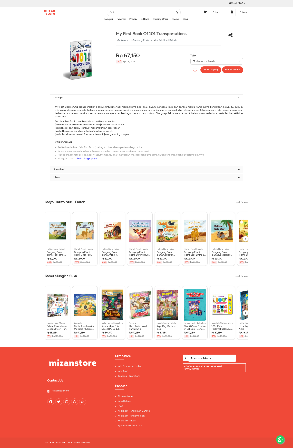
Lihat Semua (241, 202)
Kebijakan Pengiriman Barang (134, 411)
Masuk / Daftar (238, 3)
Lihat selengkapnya (86, 158)
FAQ (120, 406)
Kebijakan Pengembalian (131, 416)
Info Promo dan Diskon (130, 366)
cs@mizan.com (60, 391)
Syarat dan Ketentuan (130, 425)
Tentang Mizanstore (129, 376)
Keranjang (212, 70)
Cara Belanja (124, 401)
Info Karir (123, 371)
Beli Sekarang (232, 70)
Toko (193, 55)
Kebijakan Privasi (127, 421)
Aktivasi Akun (125, 396)
